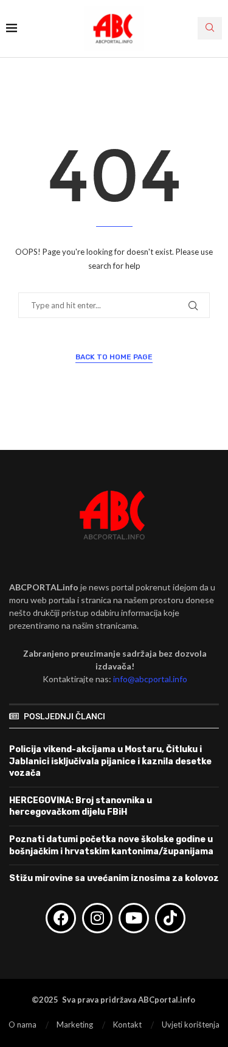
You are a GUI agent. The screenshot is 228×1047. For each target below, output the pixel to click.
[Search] (210, 28)
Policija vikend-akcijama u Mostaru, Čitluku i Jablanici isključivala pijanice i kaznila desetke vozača (110, 761)
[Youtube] (134, 918)
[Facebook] (61, 918)
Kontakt (127, 1024)
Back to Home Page (114, 357)
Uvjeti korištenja (190, 1024)
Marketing (75, 1024)
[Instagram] (97, 918)
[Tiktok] (170, 918)
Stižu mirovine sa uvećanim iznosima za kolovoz (114, 878)
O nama (22, 1024)
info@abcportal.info (150, 679)
